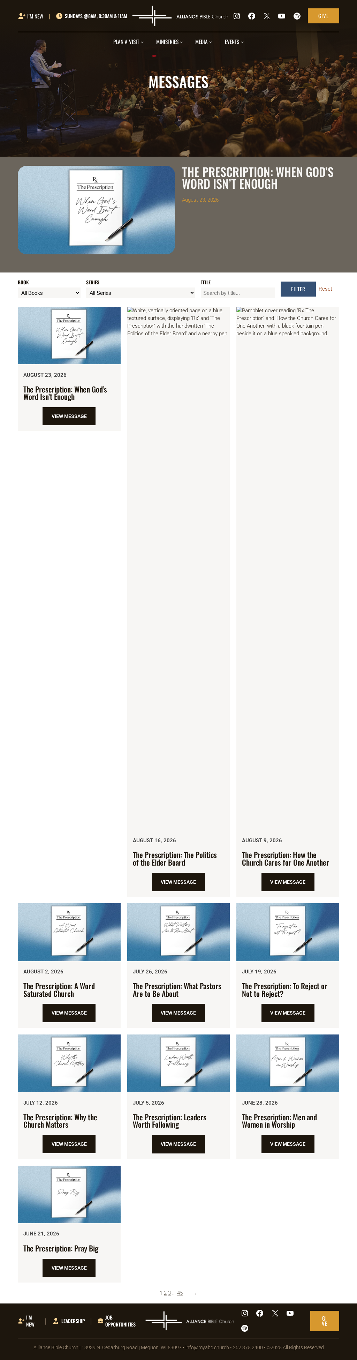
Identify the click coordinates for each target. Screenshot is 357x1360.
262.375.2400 (248, 1347)
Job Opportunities (120, 1321)
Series (92, 282)
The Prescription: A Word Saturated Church (59, 989)
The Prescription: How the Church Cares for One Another (285, 858)
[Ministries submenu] (181, 41)
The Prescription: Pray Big (60, 1248)
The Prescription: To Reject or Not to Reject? (284, 989)
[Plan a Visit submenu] (142, 41)
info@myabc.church (207, 1347)
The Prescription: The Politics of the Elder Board (175, 858)
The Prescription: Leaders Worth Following (169, 1120)
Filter (298, 289)
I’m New (30, 1321)
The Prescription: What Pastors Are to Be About (177, 989)
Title (206, 282)
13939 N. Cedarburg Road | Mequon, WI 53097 (132, 1347)
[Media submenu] (210, 41)
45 (180, 1293)
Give (323, 16)
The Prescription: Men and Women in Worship (279, 1120)
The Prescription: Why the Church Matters (60, 1120)
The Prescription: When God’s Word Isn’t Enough (65, 393)
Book (23, 282)
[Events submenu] (242, 41)
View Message (74, 419)
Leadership (73, 1320)
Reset (325, 289)
